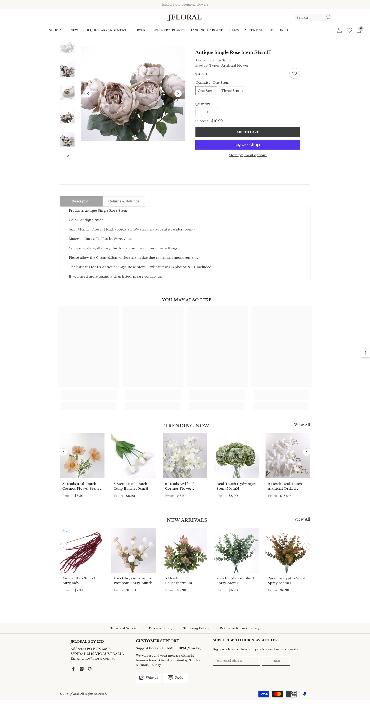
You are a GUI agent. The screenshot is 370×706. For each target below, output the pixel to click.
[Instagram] (81, 669)
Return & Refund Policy (240, 628)
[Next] (178, 93)
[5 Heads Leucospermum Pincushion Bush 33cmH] (185, 550)
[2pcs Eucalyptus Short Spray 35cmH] (236, 550)
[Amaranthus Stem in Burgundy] (82, 550)
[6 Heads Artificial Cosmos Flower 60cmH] (185, 455)
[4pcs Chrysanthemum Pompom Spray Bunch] (133, 550)
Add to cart (248, 132)
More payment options (248, 155)
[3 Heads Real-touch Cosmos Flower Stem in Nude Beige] (82, 455)
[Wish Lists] (349, 30)
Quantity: (203, 104)
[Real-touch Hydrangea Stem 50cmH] (236, 455)
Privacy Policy (161, 628)
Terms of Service (124, 628)
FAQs (178, 677)
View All (302, 425)
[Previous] (88, 93)
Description (81, 201)
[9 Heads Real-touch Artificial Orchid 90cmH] (288, 455)
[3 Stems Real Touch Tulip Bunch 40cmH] (133, 455)
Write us (151, 677)
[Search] (313, 17)
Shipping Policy (196, 628)
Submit (276, 661)
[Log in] (339, 30)
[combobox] (309, 17)
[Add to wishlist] (294, 73)
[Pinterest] (89, 669)
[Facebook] (73, 669)
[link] (89, 395)
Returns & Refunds (124, 201)
